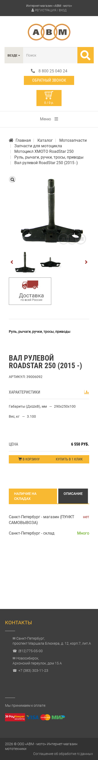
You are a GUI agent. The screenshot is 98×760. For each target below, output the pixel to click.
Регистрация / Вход (51, 10)
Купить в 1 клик (69, 459)
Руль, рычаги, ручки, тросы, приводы (39, 331)
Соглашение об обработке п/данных (63, 754)
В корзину (31, 459)
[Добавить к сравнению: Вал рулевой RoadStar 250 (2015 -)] (86, 392)
